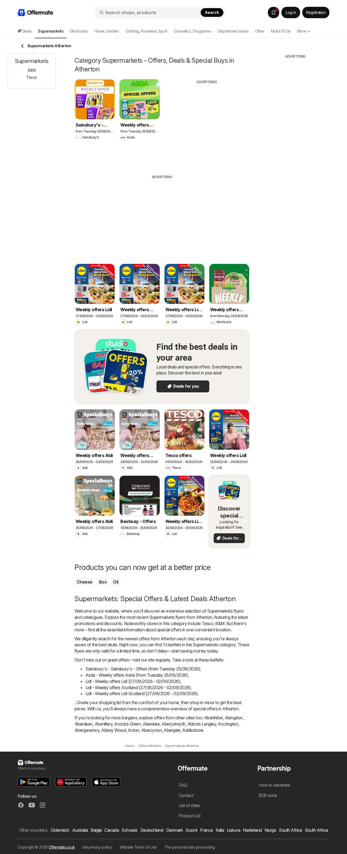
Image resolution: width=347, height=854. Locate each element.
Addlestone (192, 730)
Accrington (228, 724)
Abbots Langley (201, 724)
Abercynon (151, 730)
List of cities (189, 805)
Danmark (174, 830)
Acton (133, 730)
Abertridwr (213, 717)
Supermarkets (220, 611)
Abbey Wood (113, 730)
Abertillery (103, 724)
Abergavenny (87, 730)
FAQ (183, 785)
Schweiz (129, 830)
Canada (111, 830)
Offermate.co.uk (62, 847)
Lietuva (233, 830)
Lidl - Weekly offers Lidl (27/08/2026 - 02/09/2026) (132, 681)
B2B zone (268, 795)
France (206, 830)
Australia (80, 830)
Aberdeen (84, 724)
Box (103, 582)
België (96, 830)
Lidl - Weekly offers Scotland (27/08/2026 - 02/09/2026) (138, 687)
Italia (220, 830)
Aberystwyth (173, 724)
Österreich (60, 830)
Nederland (252, 830)
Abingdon (234, 717)
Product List (190, 815)
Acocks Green (127, 724)
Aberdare (151, 724)
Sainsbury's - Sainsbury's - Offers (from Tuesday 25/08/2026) (142, 669)
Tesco (207, 623)
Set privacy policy (97, 847)
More (301, 31)
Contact (186, 795)
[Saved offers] (273, 12)
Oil (115, 582)
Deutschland (151, 830)
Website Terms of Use (138, 847)
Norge (270, 830)
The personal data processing (189, 847)
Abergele (172, 730)
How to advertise (274, 785)
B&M (219, 623)
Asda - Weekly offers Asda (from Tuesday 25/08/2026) (136, 675)
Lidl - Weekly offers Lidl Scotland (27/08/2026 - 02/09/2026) (141, 693)
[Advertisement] (207, 125)
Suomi (191, 830)
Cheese (84, 582)
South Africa (290, 830)
